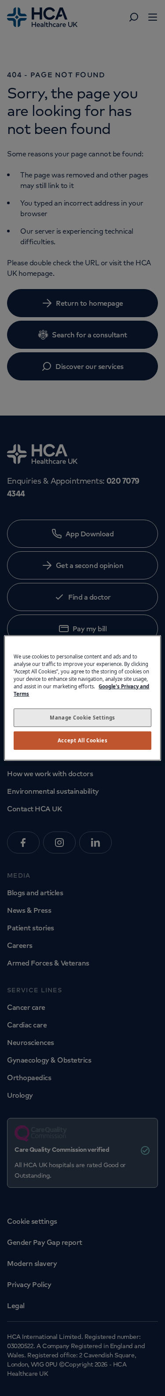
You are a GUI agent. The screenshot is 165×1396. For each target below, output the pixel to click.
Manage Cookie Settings (82, 717)
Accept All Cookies (82, 740)
